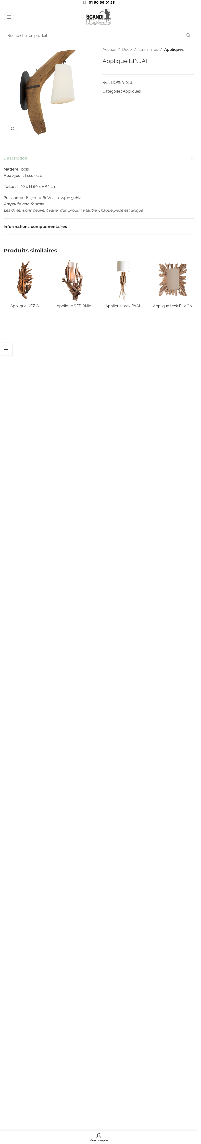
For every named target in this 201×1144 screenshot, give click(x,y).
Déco (127, 49)
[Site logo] (98, 16)
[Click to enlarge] (12, 128)
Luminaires (148, 49)
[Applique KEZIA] (25, 280)
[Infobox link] (99, 2)
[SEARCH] (188, 35)
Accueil (109, 49)
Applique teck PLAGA (172, 306)
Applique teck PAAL (123, 306)
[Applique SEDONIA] (74, 280)
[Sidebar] (6, 349)
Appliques (174, 49)
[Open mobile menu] (8, 17)
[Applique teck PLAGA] (173, 280)
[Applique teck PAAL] (123, 280)
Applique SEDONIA (74, 306)
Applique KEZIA (24, 306)
